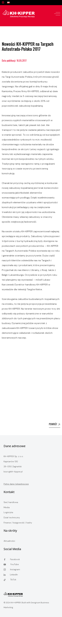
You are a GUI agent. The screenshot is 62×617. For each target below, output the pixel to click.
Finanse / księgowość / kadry (18, 522)
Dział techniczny (12, 517)
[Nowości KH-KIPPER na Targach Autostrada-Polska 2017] (19, 13)
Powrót (53, 424)
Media (7, 507)
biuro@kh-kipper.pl (13, 471)
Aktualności (9, 541)
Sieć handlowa (11, 502)
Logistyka (8, 512)
